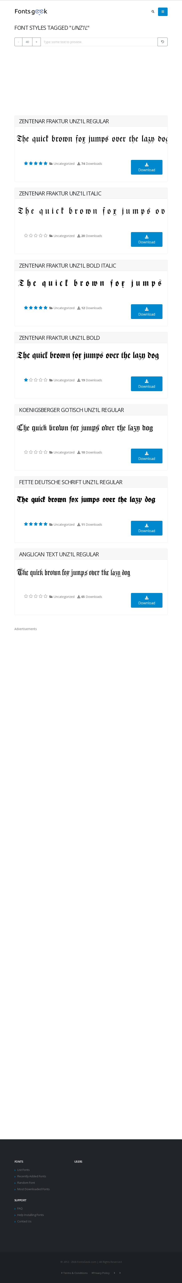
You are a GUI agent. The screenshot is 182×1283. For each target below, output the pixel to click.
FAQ (20, 1208)
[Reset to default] (163, 42)
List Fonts (23, 1170)
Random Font (26, 1183)
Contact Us (24, 1221)
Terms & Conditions (75, 1273)
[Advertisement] (91, 81)
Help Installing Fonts (30, 1215)
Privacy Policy (101, 1273)
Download (146, 169)
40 (27, 42)
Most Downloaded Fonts (33, 1189)
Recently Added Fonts (31, 1176)
